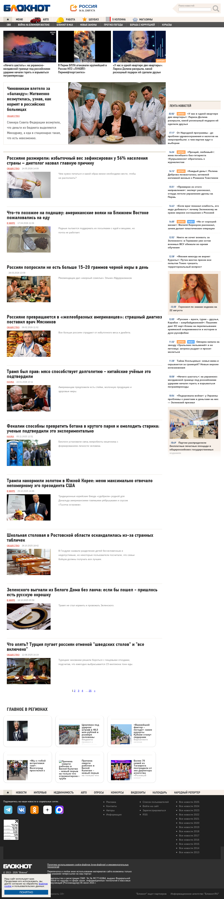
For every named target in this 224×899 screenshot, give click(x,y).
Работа (70, 19)
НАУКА (10, 382)
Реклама (111, 802)
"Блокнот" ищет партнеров (151, 893)
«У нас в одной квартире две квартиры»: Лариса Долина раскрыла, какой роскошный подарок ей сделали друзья (193, 118)
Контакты (111, 806)
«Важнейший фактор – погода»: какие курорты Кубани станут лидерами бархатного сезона (143, 733)
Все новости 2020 (189, 823)
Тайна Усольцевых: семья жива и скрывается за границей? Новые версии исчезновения (193, 364)
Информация (114, 814)
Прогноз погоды (113, 24)
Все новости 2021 (189, 818)
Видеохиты (138, 792)
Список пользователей (156, 802)
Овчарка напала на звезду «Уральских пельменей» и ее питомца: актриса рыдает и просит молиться (193, 346)
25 (90, 690)
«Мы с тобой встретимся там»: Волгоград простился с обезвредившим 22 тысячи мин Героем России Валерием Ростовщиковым (26, 783)
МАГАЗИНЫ (146, 19)
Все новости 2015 (189, 844)
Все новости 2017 (189, 835)
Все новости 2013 (189, 852)
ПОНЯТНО (26, 892)
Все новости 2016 (189, 839)
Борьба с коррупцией (142, 24)
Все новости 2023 (189, 810)
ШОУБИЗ (94, 19)
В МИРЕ (11, 223)
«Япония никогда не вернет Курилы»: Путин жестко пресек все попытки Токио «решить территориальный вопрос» (189, 261)
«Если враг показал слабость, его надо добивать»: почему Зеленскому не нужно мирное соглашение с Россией (193, 209)
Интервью (40, 792)
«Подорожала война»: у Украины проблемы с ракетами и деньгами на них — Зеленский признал (193, 399)
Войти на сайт (151, 806)
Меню (19, 19)
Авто (84, 792)
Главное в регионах (27, 709)
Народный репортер (187, 792)
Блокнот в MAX (65, 24)
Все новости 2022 (189, 814)
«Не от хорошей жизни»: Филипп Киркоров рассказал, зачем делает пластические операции (192, 225)
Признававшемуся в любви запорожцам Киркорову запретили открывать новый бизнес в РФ (25, 766)
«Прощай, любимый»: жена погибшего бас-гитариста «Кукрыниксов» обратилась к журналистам (191, 157)
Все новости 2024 (189, 806)
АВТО (46, 19)
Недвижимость (64, 792)
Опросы (99, 792)
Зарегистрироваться (154, 810)
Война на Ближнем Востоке (34, 24)
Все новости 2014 (189, 848)
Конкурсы (117, 792)
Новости (21, 792)
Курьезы (167, 24)
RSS (145, 814)
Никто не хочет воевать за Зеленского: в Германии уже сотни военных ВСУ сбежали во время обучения (189, 242)
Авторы (110, 810)
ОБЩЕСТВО (13, 116)
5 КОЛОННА (119, 19)
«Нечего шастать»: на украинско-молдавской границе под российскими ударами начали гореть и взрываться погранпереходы (193, 381)
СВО (9, 24)
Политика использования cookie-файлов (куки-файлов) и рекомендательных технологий (88, 865)
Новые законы (88, 24)
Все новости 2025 (189, 802)
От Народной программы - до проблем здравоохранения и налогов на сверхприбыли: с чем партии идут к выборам (193, 137)
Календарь (160, 792)
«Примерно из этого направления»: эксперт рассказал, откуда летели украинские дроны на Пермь (190, 192)
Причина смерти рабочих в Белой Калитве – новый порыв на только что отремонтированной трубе (79, 781)
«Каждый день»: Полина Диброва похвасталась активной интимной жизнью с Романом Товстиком (193, 174)
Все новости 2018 (189, 831)
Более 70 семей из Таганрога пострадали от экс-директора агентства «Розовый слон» (143, 769)
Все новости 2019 (189, 827)
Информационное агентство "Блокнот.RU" (195, 893)
